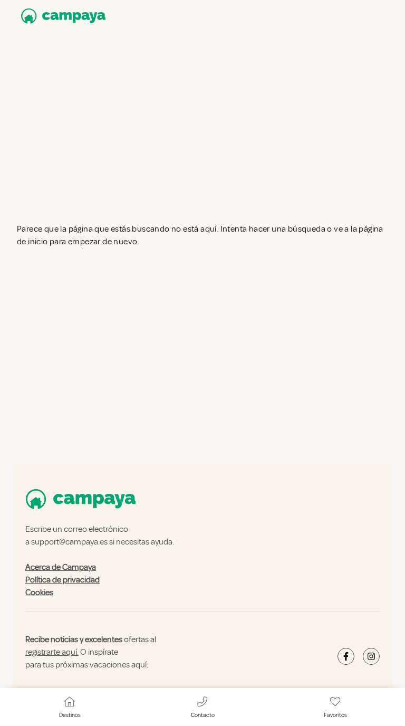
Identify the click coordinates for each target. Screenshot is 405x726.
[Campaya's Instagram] (371, 656)
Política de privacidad (62, 580)
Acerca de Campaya (60, 567)
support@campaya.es (69, 542)
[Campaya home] (61, 16)
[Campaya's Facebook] (346, 656)
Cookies (39, 592)
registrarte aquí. (52, 652)
